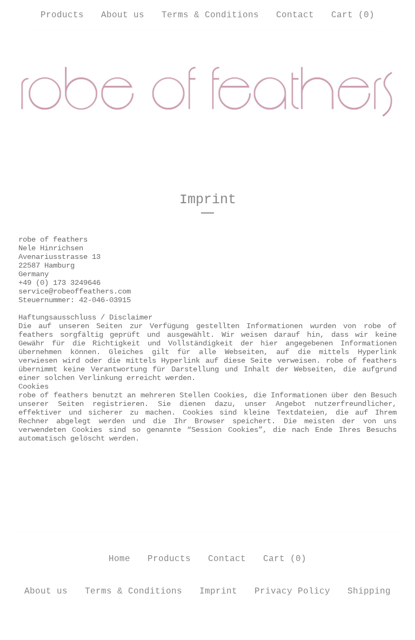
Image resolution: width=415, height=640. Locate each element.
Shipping (369, 591)
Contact (295, 15)
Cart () (352, 15)
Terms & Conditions (210, 15)
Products (62, 15)
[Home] (207, 92)
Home (119, 559)
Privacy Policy (292, 591)
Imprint (218, 591)
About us (122, 15)
